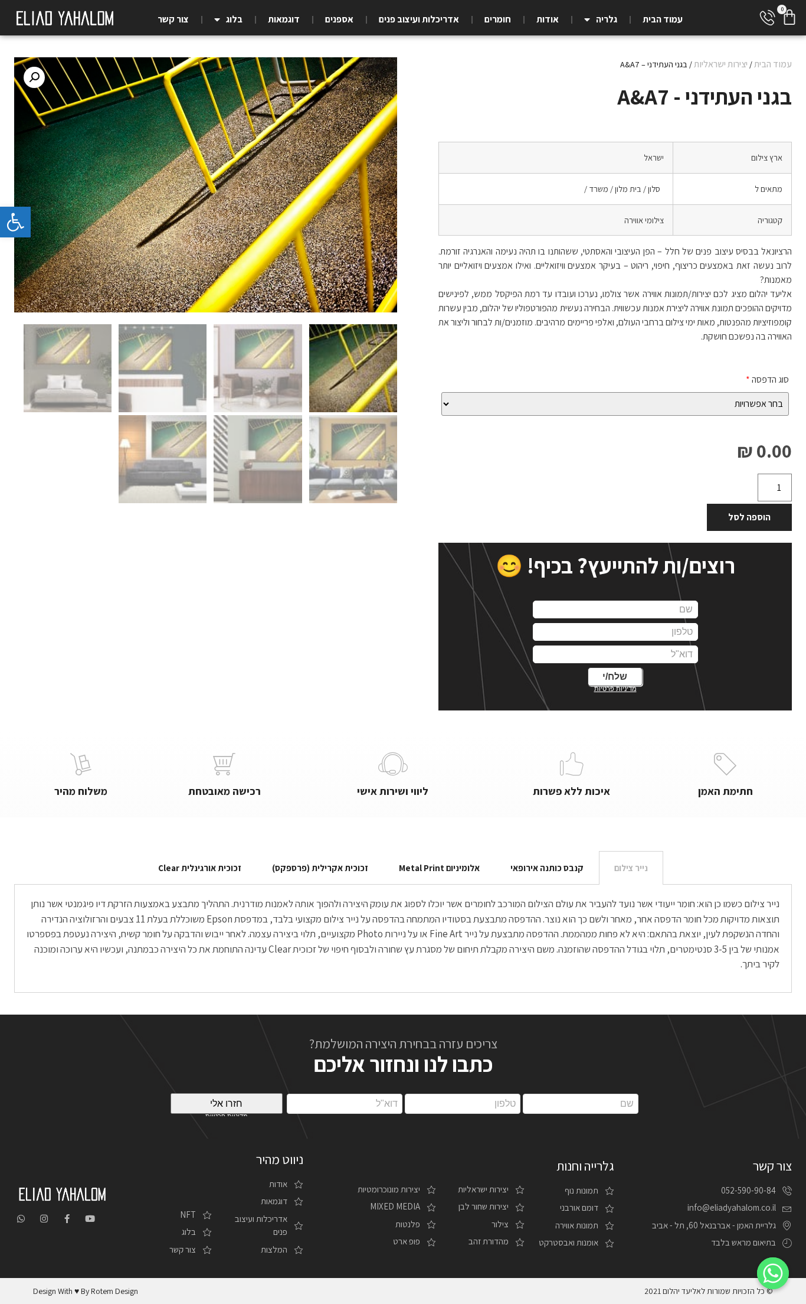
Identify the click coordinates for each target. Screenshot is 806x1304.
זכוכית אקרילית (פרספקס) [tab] (320, 867)
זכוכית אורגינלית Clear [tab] (199, 867)
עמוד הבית (663, 19)
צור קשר (173, 19)
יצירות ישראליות (721, 64)
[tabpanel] (403, 939)
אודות (547, 19)
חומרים (497, 19)
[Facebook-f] (67, 1218)
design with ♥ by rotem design (85, 1291)
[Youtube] (90, 1218)
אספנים (339, 19)
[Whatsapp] (21, 1218)
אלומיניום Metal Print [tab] (439, 867)
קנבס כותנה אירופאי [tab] (547, 867)
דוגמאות (284, 19)
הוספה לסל (749, 517)
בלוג (234, 19)
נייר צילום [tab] (631, 867)
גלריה (606, 19)
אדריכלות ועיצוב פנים (419, 19)
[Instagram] (44, 1218)
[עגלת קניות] (789, 17)
